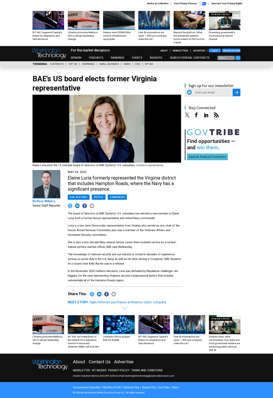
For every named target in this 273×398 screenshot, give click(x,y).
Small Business (109, 64)
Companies (88, 64)
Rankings (117, 57)
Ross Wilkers (46, 201)
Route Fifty (149, 387)
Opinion (76, 57)
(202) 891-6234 (107, 376)
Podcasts (96, 57)
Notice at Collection (157, 3)
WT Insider (99, 370)
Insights (156, 57)
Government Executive (86, 387)
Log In (214, 51)
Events (137, 57)
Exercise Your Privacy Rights (227, 3)
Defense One (131, 387)
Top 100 (72, 64)
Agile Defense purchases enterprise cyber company (128, 302)
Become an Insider (232, 51)
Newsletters (180, 50)
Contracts (57, 64)
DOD (137, 64)
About (164, 50)
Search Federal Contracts (190, 57)
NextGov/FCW (112, 387)
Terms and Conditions (147, 370)
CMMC (127, 64)
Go (238, 58)
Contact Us (99, 361)
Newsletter (81, 370)
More (175, 387)
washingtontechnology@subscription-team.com (149, 376)
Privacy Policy (118, 370)
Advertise (199, 50)
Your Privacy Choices (186, 3)
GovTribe (164, 387)
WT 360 (149, 64)
